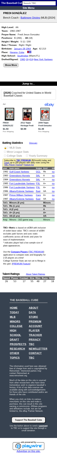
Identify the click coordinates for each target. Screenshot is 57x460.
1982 (22, 59)
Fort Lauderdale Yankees (22, 183)
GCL (38, 171)
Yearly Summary (38, 155)
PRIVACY (35, 339)
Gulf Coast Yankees (19, 171)
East (38, 191)
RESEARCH (17, 348)
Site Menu (29, 8)
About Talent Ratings (35, 274)
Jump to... (28, 83)
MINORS (15, 321)
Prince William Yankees (21, 195)
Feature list (29, 165)
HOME (14, 308)
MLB (13, 317)
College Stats (14, 155)
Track (6, 163)
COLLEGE (16, 326)
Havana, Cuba (17, 52)
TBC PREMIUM (23, 160)
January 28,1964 (22, 48)
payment (43, 426)
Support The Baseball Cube (28, 420)
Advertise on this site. (29, 451)
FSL (38, 183)
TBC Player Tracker (13, 165)
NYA (54, 171)
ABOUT (33, 308)
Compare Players (19, 252)
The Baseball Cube (12, 3)
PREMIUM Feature (21, 264)
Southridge (22, 55)
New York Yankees (43, 59)
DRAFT (14, 339)
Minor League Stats (18, 151)
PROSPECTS (18, 344)
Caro (38, 195)
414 (31, 59)
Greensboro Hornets (19, 175)
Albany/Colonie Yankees (21, 191)
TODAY (14, 312)
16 (27, 59)
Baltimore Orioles (30, 17)
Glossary (33, 143)
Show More (11, 65)
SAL (38, 175)
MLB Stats (15, 147)
